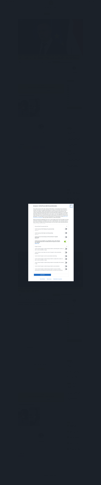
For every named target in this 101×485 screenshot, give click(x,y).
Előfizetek (59, 246)
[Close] (62, 235)
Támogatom (52, 246)
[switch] (65, 249)
